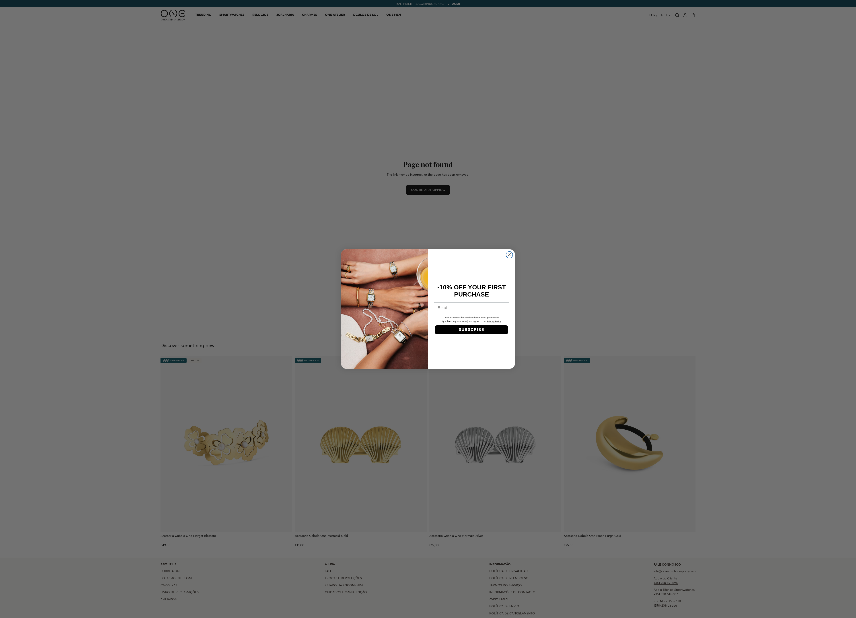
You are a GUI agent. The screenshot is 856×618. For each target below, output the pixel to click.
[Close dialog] (509, 254)
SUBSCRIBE (471, 330)
